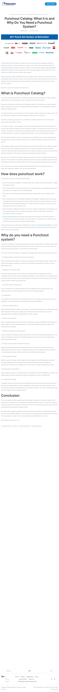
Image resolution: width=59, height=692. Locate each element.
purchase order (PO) (10, 217)
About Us (31, 679)
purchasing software (36, 426)
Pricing (22, 676)
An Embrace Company (7, 679)
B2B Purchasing (20, 14)
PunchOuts (45, 14)
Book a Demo (50, 3)
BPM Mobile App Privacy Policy (27, 681)
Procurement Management (33, 14)
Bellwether (24, 30)
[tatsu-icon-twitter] (55, 679)
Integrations (29, 676)
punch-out (15, 426)
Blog (36, 676)
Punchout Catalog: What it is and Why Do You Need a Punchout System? (29, 22)
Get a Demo (4, 420)
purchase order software (24, 426)
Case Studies (23, 679)
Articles (12, 14)
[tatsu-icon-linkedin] (52, 679)
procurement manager (44, 225)
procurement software (6, 426)
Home (17, 676)
